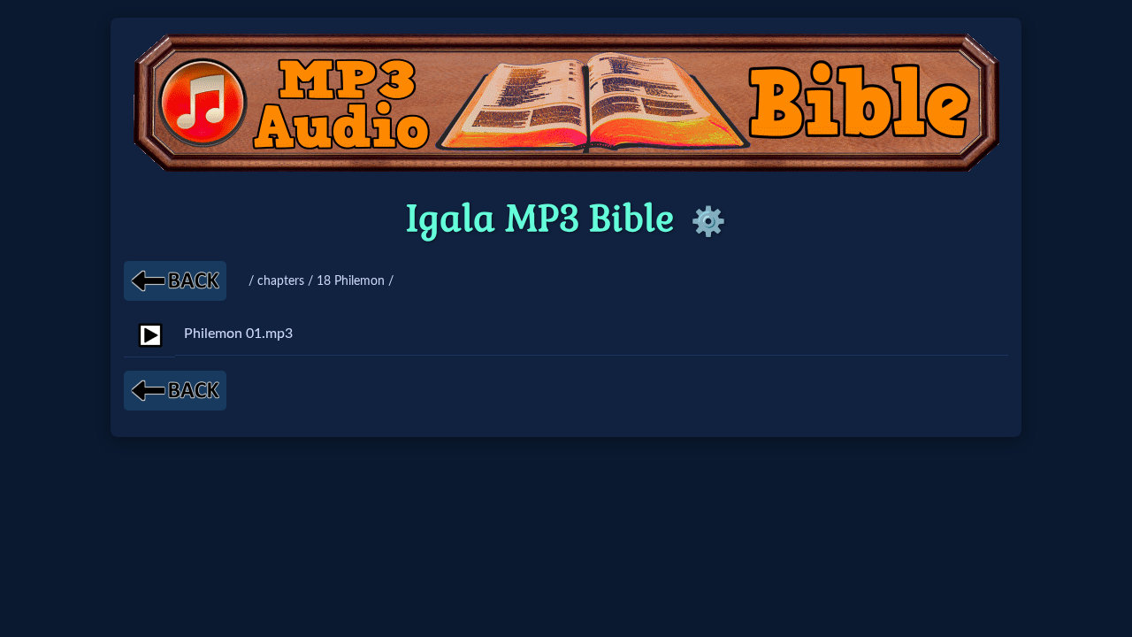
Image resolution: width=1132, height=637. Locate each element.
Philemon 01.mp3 (238, 333)
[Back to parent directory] (175, 281)
